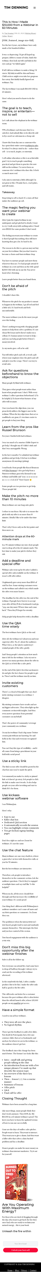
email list (17, 1003)
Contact (33, 1270)
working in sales (31, 146)
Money (10, 36)
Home (10, 1270)
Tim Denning (8, 33)
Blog (17, 1270)
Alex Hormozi (11, 471)
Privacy (24, 1270)
